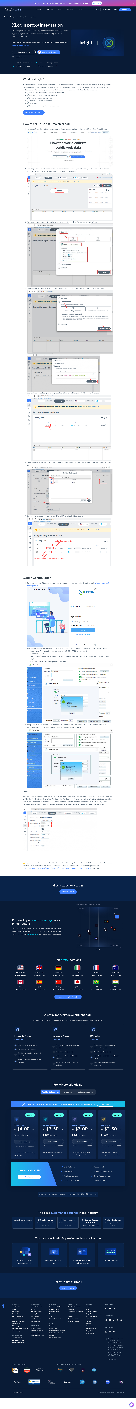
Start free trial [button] (125, 9)
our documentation (20, 45)
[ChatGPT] (106, 1320)
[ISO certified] (95, 1381)
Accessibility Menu (18, 1392)
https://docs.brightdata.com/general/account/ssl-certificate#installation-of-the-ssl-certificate (57, 868)
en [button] (97, 9)
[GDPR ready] (108, 1381)
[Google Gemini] (114, 1320)
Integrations (14, 17)
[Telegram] (114, 1332)
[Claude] (117, 1320)
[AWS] (15, 1370)
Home (6, 17)
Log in (115, 9)
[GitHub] (114, 1308)
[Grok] (121, 1320)
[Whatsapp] (106, 1332)
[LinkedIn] (106, 1308)
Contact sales (106, 9)
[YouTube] (110, 1308)
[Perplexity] (110, 1320)
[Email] (110, 1332)
